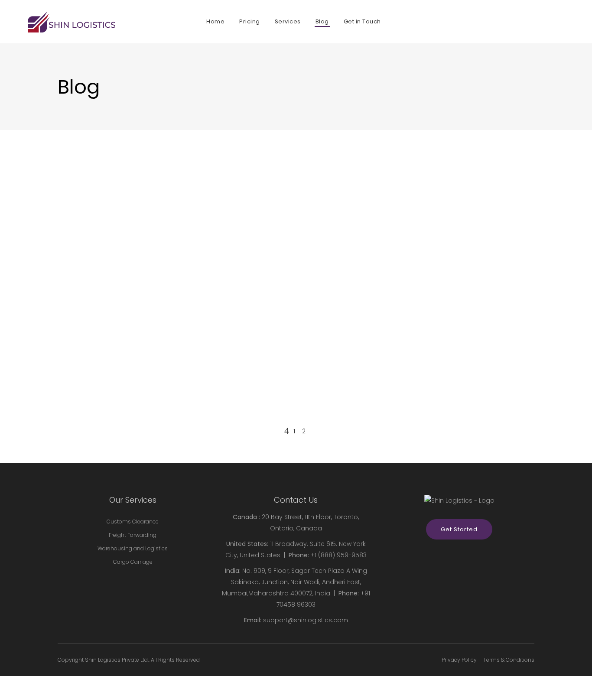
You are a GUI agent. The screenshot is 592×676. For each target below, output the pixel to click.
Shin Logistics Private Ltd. (117, 659)
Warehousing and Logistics (133, 548)
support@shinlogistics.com (305, 620)
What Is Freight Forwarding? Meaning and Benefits (162, 317)
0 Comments (157, 349)
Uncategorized (79, 349)
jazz (123, 349)
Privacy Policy (459, 659)
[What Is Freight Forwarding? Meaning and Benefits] (173, 208)
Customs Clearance (133, 521)
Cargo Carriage (133, 562)
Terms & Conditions (508, 659)
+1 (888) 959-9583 (339, 555)
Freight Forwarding (132, 535)
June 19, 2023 (75, 287)
